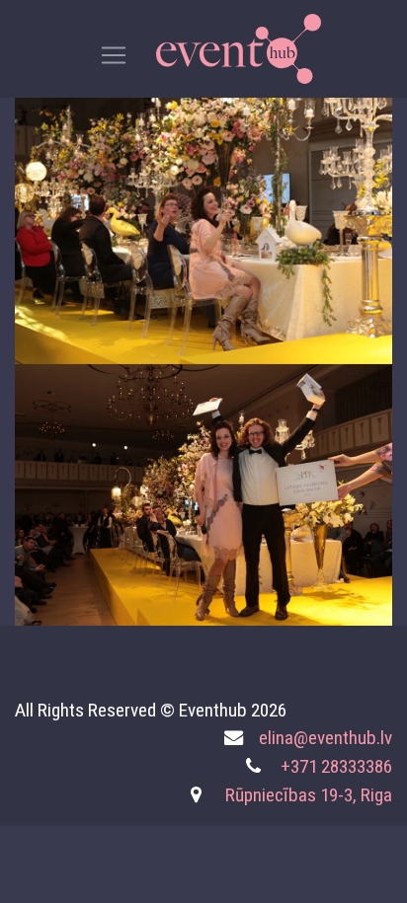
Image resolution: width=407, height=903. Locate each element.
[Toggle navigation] (113, 55)
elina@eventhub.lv (325, 737)
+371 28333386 (336, 766)
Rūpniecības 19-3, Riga (308, 795)
